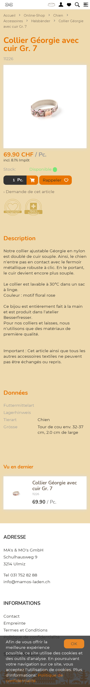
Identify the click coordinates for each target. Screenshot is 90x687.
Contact (11, 616)
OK (74, 643)
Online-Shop (34, 15)
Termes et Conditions (25, 630)
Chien (58, 15)
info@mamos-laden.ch (26, 581)
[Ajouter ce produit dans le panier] (32, 180)
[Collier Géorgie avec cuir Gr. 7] (16, 493)
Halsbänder (40, 21)
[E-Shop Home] (9, 4)
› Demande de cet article (28, 191)
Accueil (9, 15)
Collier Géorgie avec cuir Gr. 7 (54, 485)
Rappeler (53, 180)
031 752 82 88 (23, 575)
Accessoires (13, 21)
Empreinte (14, 623)
